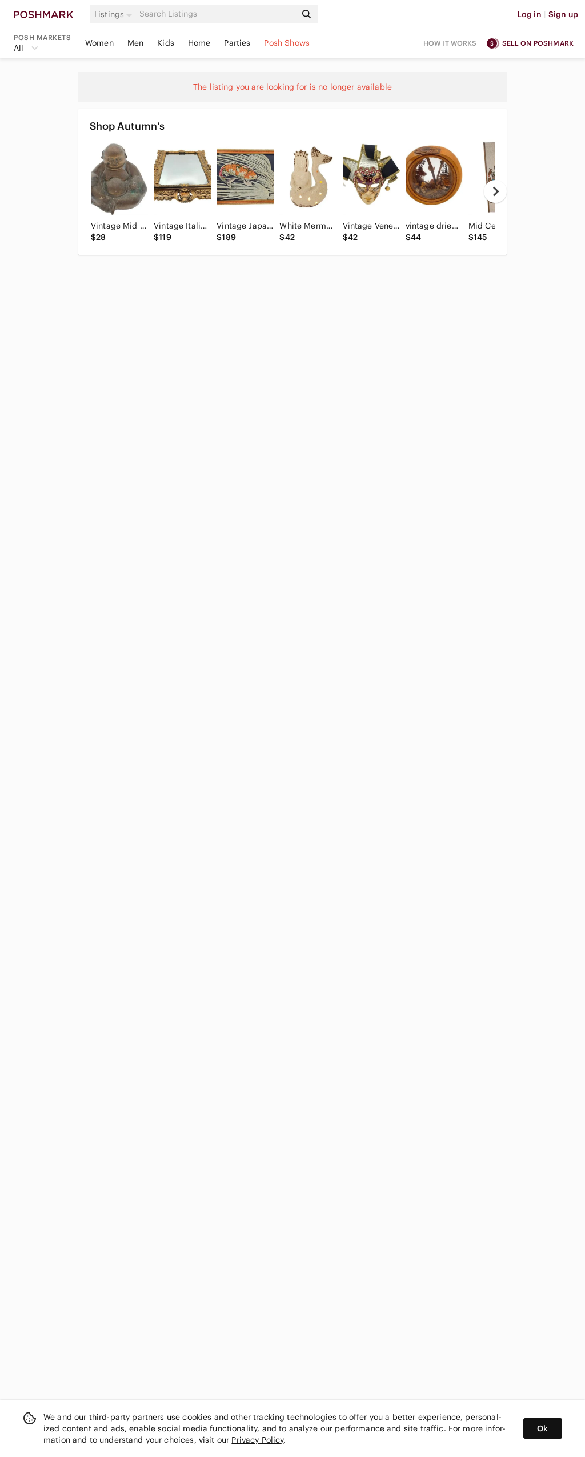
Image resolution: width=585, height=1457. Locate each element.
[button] (114, 14)
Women (99, 43)
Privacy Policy (257, 1440)
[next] (495, 191)
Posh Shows (287, 43)
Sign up (563, 14)
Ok (542, 1428)
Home (199, 43)
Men (135, 43)
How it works (450, 43)
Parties (237, 43)
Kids (165, 43)
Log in (529, 14)
